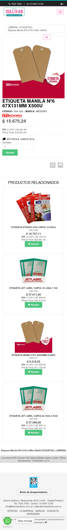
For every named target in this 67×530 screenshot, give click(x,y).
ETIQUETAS (26, 27)
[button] (62, 3)
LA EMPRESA (26, 510)
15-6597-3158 (36, 3)
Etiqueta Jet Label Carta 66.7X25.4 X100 (34, 415)
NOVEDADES (33, 513)
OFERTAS (12, 510)
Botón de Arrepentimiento (33, 492)
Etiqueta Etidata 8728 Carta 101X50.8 (33, 227)
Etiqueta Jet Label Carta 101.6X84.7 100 (33, 288)
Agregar (35, 243)
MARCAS (40, 510)
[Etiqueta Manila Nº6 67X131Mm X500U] (33, 67)
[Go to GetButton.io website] (7, 527)
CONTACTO (53, 510)
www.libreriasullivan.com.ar (48, 506)
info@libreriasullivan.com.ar (19, 506)
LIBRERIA (13, 27)
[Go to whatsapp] (7, 521)
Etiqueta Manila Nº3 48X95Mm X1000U (33, 355)
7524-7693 (16, 3)
